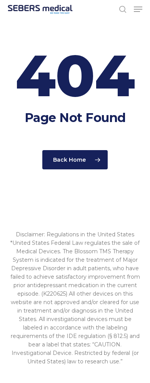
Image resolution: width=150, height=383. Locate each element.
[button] (138, 9)
